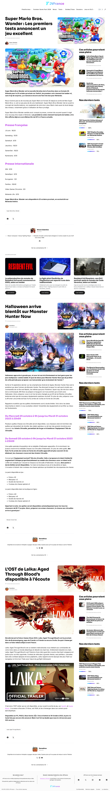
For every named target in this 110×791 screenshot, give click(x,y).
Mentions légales (90, 789)
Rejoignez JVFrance (45, 778)
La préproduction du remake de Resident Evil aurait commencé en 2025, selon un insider (20, 280)
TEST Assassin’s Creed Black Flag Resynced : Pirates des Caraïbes (95, 145)
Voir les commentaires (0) (38, 248)
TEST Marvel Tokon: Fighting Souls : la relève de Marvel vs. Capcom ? (95, 428)
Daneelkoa (12, 325)
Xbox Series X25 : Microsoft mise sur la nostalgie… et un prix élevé (93, 357)
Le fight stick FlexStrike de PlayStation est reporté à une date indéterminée (55, 280)
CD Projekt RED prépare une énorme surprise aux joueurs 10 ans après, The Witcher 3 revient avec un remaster (95, 606)
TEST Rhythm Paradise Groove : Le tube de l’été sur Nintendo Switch (95, 133)
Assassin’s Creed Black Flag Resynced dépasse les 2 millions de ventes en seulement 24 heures (94, 73)
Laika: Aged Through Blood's (14, 729)
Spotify (64, 706)
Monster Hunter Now (12, 519)
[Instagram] (92, 780)
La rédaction (105, 789)
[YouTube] (99, 780)
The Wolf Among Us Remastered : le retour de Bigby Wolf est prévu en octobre (95, 620)
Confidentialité (80, 789)
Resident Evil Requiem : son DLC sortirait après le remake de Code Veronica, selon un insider (89, 280)
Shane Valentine (13, 42)
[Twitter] (85, 780)
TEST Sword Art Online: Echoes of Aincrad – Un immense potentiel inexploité (91, 121)
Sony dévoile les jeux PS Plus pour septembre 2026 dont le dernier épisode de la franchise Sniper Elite (94, 344)
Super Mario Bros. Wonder (13, 211)
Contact (98, 789)
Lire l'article (10, 292)
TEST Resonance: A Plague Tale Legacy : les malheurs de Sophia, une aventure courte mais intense (92, 404)
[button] (100, 9)
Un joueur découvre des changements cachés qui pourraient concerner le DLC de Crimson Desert (95, 632)
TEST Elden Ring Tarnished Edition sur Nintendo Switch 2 (94, 416)
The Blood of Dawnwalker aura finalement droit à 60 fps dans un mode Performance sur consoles (95, 371)
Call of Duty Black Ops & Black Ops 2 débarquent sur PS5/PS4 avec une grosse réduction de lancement (94, 59)
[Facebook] (78, 780)
